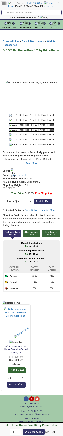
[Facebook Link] (26, 398)
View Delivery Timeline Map (40, 210)
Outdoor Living (9, 27)
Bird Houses (25, 27)
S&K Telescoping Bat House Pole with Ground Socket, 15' (16, 349)
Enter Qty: (13, 201)
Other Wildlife (11, 41)
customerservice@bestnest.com (34, 414)
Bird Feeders (40, 27)
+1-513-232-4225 (33, 3)
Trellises (54, 27)
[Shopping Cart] (50, 4)
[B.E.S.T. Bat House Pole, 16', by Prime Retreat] (31, 115)
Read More (31, 163)
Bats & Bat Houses (33, 41)
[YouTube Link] (31, 398)
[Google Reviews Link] (37, 398)
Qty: (10, 377)
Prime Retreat (18, 175)
